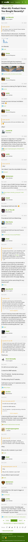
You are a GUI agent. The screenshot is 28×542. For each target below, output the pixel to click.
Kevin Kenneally (11, 359)
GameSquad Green (8, 534)
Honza (4, 13)
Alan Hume (9, 222)
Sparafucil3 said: (6, 248)
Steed (7, 239)
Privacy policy (20, 536)
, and (11, 234)
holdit (7, 93)
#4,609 (25, 203)
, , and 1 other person (14, 517)
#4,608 (25, 181)
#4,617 (25, 434)
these (17, 255)
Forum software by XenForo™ (13, 540)
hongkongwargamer (12, 429)
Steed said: (5, 298)
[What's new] (22, 2)
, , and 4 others (12, 74)
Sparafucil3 (9, 289)
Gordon (8, 392)
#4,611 (25, 227)
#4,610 (25, 215)
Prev (7, 520)
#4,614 (25, 337)
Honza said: (5, 163)
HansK (8, 198)
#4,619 (25, 487)
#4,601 (25, 23)
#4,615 (25, 364)
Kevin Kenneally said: (7, 401)
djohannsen (9, 176)
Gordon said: (5, 438)
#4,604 (25, 98)
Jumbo (8, 499)
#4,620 (25, 504)
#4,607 (25, 159)
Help (3, 538)
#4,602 (25, 59)
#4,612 (25, 244)
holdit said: (5, 27)
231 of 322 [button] (14, 520)
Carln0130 (9, 131)
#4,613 (25, 294)
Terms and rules (12, 536)
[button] (2, 2)
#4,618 (25, 462)
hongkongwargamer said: (8, 466)
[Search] (25, 2)
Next (20, 520)
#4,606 (25, 136)
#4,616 (25, 397)
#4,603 (25, 83)
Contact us (4, 536)
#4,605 (25, 115)
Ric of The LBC (10, 210)
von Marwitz (10, 17)
